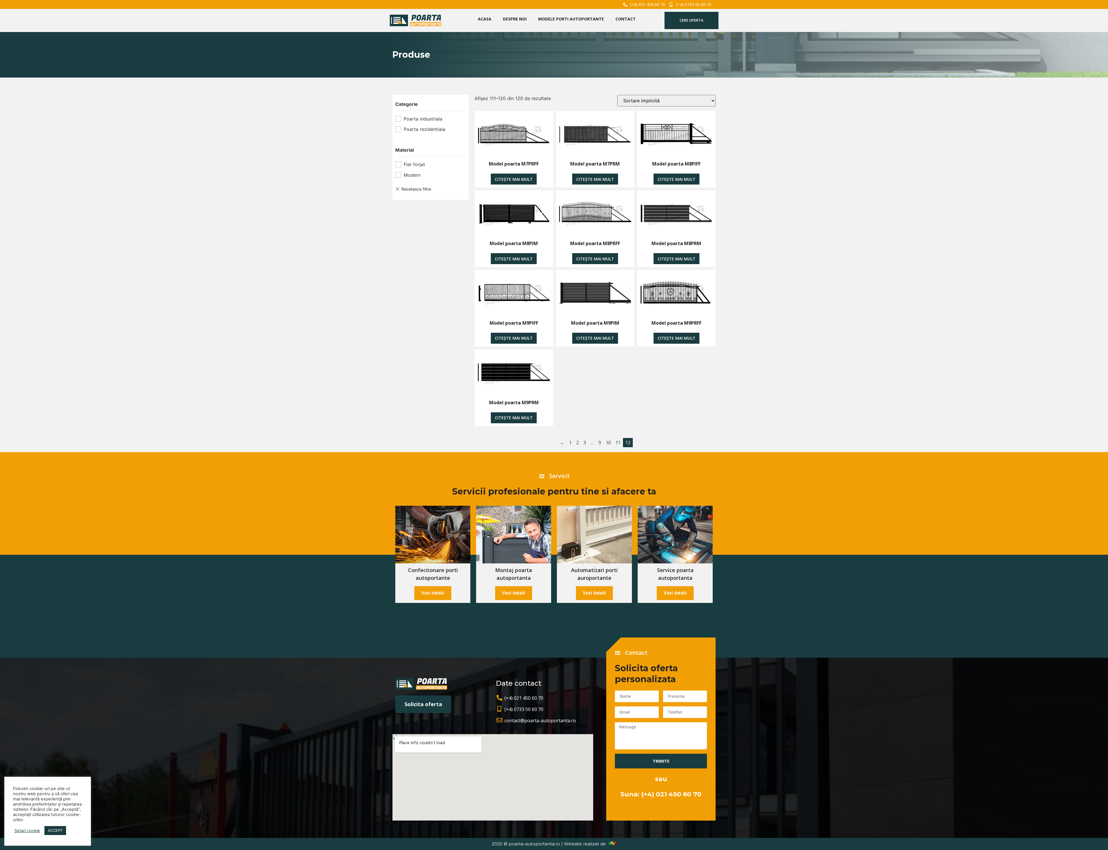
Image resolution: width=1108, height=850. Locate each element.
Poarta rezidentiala (424, 129)
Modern (412, 175)
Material (404, 150)
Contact (625, 19)
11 (618, 442)
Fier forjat (414, 164)
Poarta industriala (423, 119)
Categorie (406, 104)
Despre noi (515, 19)
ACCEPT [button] (55, 830)
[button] (691, 20)
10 (608, 442)
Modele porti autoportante (571, 19)
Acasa (484, 19)
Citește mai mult (514, 179)
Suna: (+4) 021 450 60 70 (660, 794)
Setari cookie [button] (27, 830)
